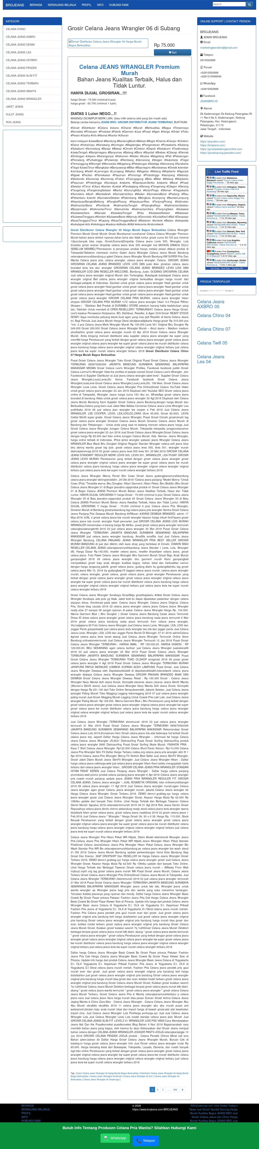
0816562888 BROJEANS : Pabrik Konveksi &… (223, 243)
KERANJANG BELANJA (62, 5)
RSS (193, 1105)
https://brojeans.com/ (212, 145)
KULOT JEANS (15, 114)
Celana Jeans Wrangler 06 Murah (106, 1076)
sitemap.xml (205, 1105)
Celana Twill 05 (212, 342)
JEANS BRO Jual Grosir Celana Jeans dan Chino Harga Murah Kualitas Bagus (214, 1117)
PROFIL (86, 5)
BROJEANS (15, 4)
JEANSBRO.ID (209, 101)
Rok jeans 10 (229, 291)
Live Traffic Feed (227, 171)
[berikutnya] (182, 1089)
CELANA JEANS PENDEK (21, 68)
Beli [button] (174, 52)
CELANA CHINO (16, 29)
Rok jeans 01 (204, 291)
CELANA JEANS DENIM (20, 44)
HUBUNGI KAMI (119, 5)
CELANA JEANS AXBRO (20, 37)
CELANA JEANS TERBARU (22, 83)
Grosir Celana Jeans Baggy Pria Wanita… (225, 181)
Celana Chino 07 (213, 328)
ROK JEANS (13, 122)
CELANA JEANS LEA (18, 52)
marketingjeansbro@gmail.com (219, 47)
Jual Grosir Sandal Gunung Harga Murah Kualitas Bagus (214, 1111)
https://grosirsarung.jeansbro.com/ (220, 153)
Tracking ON (237, 268)
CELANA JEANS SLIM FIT (21, 75)
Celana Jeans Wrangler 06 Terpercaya (101, 1079)
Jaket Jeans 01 (217, 290)
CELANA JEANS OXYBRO (21, 60)
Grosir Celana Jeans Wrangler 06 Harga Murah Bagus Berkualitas (107, 1073)
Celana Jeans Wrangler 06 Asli (138, 1076)
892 (175, 1089)
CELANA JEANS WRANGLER (23, 99)
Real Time (225, 268)
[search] (249, 5)
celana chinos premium (225, 207)
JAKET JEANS (14, 106)
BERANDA (36, 5)
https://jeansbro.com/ (212, 141)
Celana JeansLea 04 (210, 359)
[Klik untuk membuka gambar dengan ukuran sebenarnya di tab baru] (108, 43)
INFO (100, 5)
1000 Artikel (220, 1105)
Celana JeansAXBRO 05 (210, 303)
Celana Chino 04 (213, 315)
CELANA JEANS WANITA (21, 91)
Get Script (215, 268)
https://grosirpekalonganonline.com (221, 149)
